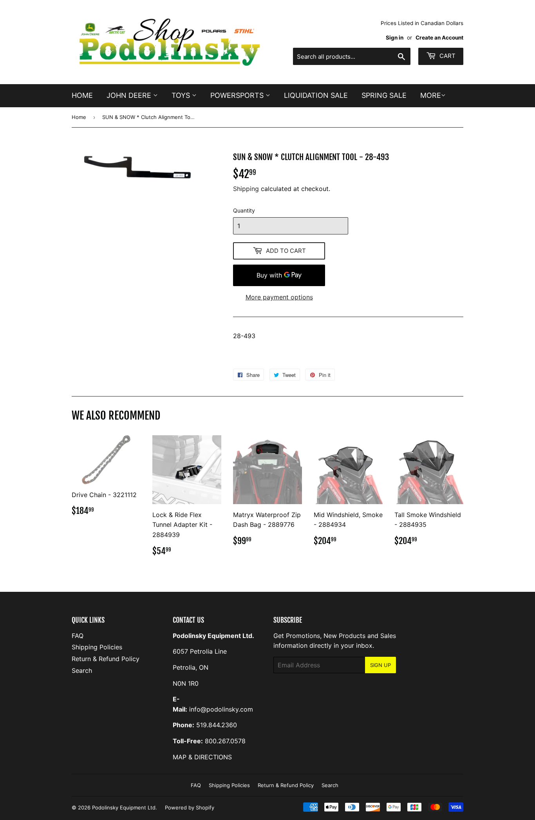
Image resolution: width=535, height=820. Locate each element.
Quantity (244, 210)
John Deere (130, 95)
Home (82, 95)
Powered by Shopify (189, 807)
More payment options (279, 297)
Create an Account (439, 37)
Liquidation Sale (316, 95)
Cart (446, 55)
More (430, 95)
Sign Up (380, 665)
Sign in (394, 37)
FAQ (77, 636)
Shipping (246, 189)
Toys (182, 95)
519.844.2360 (216, 725)
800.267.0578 (225, 741)
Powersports (238, 95)
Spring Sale (384, 95)
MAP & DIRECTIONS (202, 757)
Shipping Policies (97, 647)
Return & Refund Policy (105, 659)
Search (82, 670)
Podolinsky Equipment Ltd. (124, 807)
